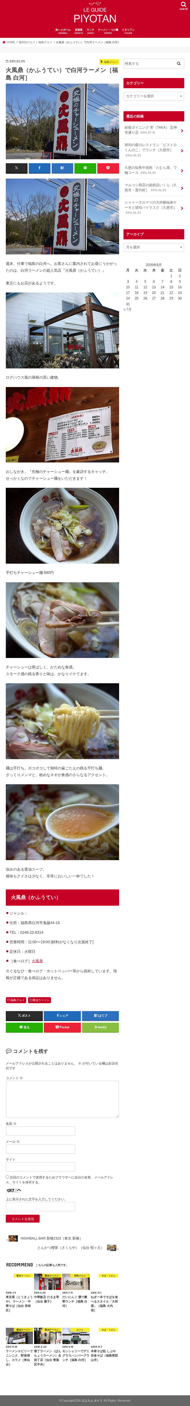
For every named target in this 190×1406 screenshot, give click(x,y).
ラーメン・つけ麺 (108, 31)
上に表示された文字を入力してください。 (36, 1199)
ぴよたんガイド (92, 1400)
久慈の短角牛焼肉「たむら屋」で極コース (151, 170)
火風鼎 (37, 961)
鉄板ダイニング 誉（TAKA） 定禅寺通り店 (151, 130)
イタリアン (128, 31)
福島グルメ (18, 1000)
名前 (11, 1124)
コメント (14, 1078)
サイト (11, 1159)
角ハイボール (63, 31)
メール (13, 1141)
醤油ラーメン (41, 1000)
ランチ (90, 31)
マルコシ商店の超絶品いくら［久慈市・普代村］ (151, 187)
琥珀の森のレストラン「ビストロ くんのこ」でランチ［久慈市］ (151, 150)
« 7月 (128, 309)
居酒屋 (78, 31)
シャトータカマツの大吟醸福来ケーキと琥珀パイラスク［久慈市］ (151, 208)
